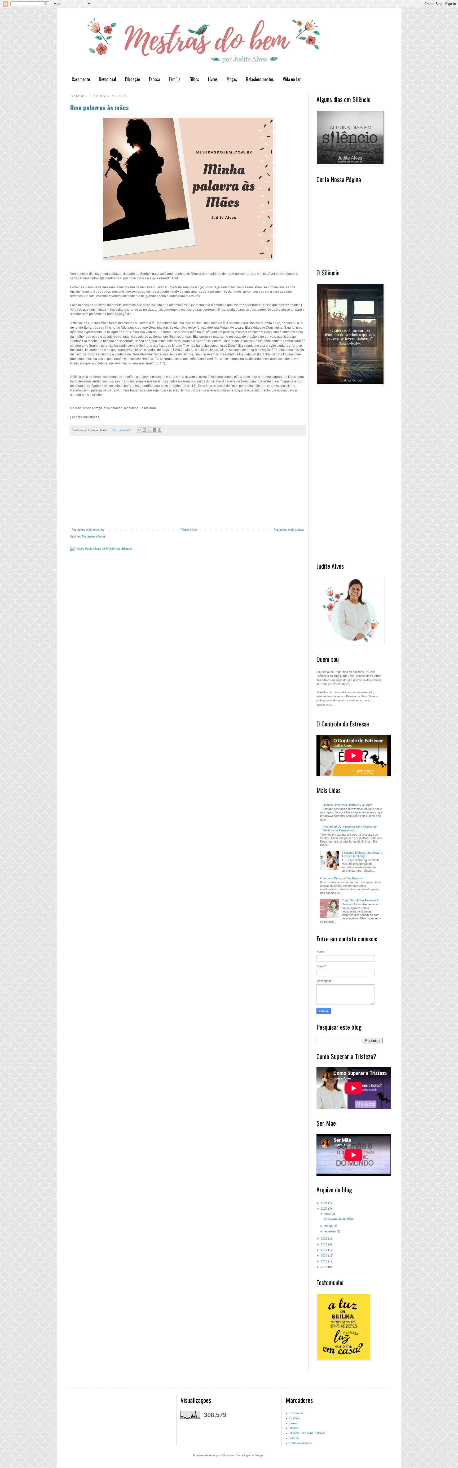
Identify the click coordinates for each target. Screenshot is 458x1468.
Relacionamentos (260, 79)
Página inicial (189, 529)
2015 (324, 1261)
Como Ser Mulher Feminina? (360, 900)
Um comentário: (122, 430)
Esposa (154, 79)
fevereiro (330, 1231)
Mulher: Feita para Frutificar (307, 1433)
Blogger (259, 1455)
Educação (132, 79)
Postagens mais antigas (289, 529)
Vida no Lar (292, 79)
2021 (324, 1203)
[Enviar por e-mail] (139, 430)
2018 (324, 1244)
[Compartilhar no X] (149, 430)
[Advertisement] (188, 485)
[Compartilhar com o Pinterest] (159, 430)
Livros (213, 79)
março (328, 1225)
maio (327, 1213)
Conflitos (295, 1418)
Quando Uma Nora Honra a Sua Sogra (347, 804)
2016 (324, 1255)
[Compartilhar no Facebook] (154, 430)
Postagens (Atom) (93, 536)
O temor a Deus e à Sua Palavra (341, 878)
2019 (324, 1238)
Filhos (194, 79)
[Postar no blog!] (144, 430)
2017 (324, 1249)
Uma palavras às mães (99, 107)
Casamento (81, 79)
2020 (324, 1208)
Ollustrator (228, 1455)
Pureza (294, 1438)
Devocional (107, 79)
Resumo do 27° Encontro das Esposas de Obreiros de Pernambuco (350, 828)
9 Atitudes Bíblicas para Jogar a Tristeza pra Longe (362, 854)
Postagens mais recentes (88, 529)
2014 (324, 1266)
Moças (232, 79)
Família (174, 79)
